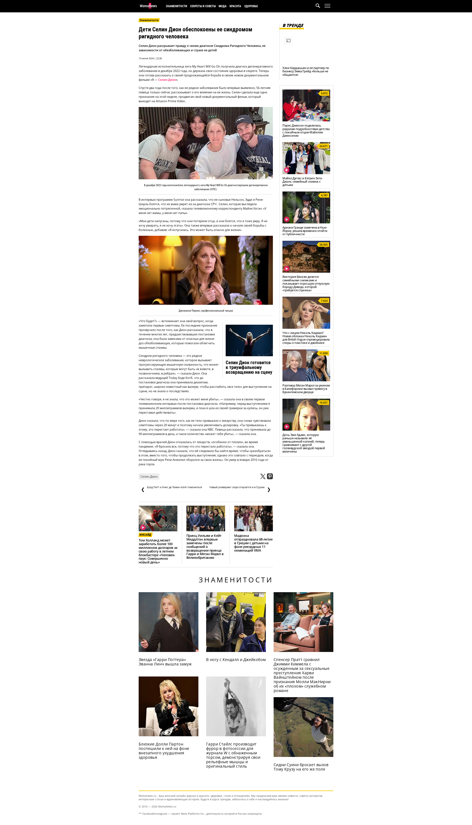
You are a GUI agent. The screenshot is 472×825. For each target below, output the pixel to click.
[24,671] (306, 173)
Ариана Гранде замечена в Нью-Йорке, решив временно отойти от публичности (304, 230)
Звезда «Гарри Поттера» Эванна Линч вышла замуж (165, 662)
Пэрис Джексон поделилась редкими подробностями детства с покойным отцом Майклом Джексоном (305, 130)
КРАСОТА (235, 6)
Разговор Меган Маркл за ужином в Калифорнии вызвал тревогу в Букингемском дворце (306, 388)
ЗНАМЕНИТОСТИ (176, 6)
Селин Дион (167, 80)
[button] (320, 6)
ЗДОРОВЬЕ (251, 6)
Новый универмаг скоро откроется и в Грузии (239, 489)
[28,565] (306, 272)
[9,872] (306, 120)
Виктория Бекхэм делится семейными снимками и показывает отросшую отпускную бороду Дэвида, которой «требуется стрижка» (305, 283)
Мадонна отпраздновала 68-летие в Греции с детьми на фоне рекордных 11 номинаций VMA (253, 543)
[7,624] (306, 328)
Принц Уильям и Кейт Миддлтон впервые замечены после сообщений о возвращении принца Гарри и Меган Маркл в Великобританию (205, 546)
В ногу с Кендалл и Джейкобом (236, 659)
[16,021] (306, 429)
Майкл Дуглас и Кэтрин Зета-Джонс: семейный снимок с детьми (302, 181)
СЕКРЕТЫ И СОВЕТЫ (203, 6)
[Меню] (327, 6)
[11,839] (306, 380)
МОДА (223, 6)
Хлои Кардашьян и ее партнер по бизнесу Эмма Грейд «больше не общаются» (305, 71)
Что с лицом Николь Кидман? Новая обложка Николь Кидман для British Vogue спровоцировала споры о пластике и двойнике (306, 338)
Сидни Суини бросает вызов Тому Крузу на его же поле (301, 767)
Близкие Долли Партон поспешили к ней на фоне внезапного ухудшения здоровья (164, 750)
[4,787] (306, 222)
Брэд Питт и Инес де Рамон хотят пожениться (171, 489)
